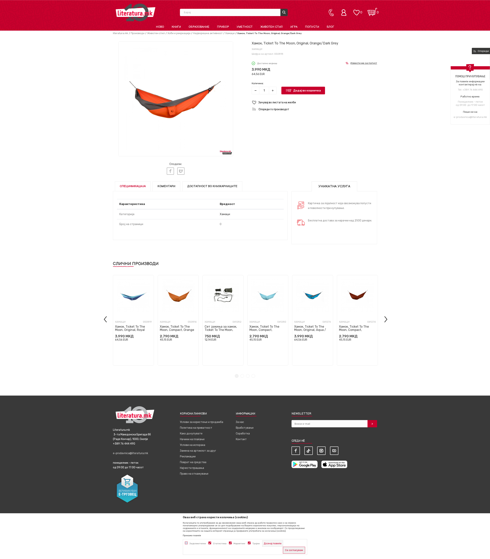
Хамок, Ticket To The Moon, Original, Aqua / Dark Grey (310, 330)
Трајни (256, 543)
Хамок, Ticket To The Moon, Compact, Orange (177, 328)
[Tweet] (181, 171)
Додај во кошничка (307, 90)
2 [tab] (242, 376)
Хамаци (230, 33)
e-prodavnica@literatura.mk (470, 117)
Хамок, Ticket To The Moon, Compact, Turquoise (264, 330)
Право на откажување (194, 473)
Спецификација (133, 186)
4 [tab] (253, 376)
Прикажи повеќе (192, 535)
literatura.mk (120, 33)
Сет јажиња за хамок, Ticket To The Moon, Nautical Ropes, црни (221, 330)
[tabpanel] (133, 320)
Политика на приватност (196, 427)
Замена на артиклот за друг (198, 450)
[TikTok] (308, 451)
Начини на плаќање (192, 439)
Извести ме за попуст (363, 63)
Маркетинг (239, 543)
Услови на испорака (192, 445)
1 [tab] (236, 376)
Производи (138, 33)
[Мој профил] (344, 12)
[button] (314, 102)
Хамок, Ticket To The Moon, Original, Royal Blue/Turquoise (130, 330)
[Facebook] (170, 171)
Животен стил (156, 33)
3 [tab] (248, 376)
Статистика (219, 543)
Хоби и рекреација (178, 33)
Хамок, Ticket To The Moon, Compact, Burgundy (354, 330)
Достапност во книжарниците (212, 186)
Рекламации (188, 456)
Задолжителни (197, 543)
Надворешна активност (208, 33)
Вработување (245, 427)
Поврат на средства (193, 462)
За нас (240, 422)
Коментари (166, 186)
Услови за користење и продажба (201, 422)
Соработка (243, 433)
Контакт (241, 439)
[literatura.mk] (135, 12)
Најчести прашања (192, 468)
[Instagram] (321, 451)
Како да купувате (191, 433)
